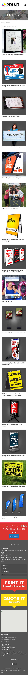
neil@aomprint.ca (5, 554)
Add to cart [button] (14, 196)
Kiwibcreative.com (16, 670)
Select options (14, 42)
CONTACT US (14, 536)
